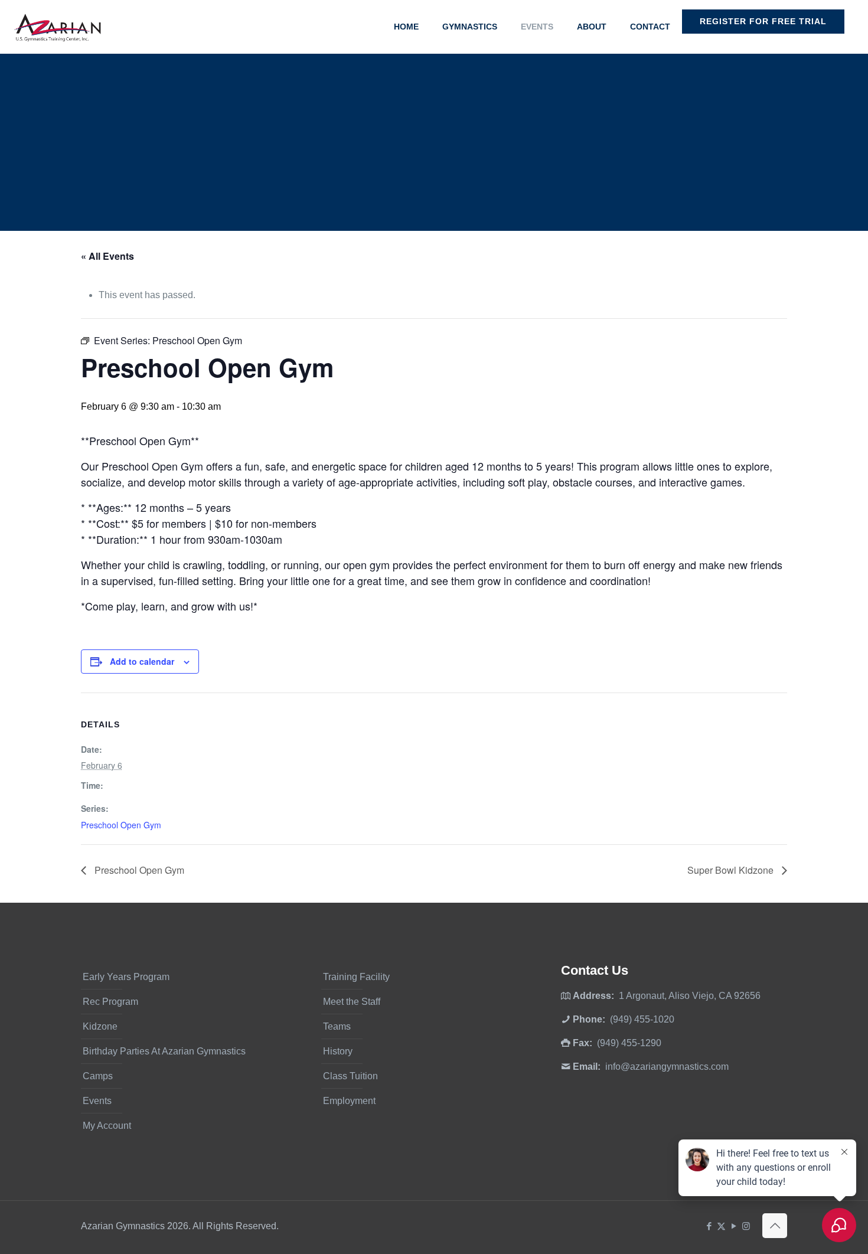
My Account (107, 1126)
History (338, 1051)
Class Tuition (350, 1076)
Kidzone (100, 1026)
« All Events (107, 256)
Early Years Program (126, 977)
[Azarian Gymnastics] (57, 26)
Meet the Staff (351, 1002)
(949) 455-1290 (629, 1043)
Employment (349, 1101)
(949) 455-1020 (642, 1019)
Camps (98, 1076)
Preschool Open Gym (121, 825)
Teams (337, 1026)
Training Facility (356, 977)
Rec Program (110, 1002)
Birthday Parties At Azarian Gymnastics (164, 1051)
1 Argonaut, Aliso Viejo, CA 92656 (690, 996)
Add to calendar (142, 661)
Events (97, 1101)
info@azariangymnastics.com (667, 1067)
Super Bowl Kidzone (731, 870)
